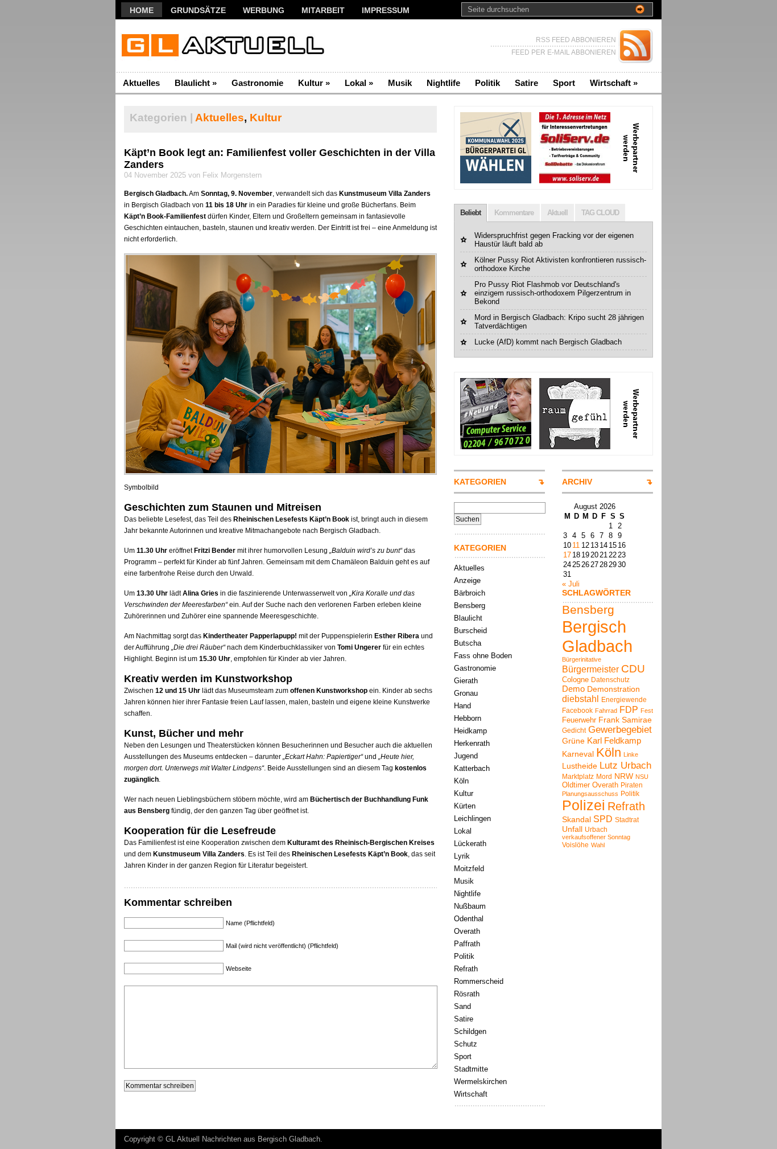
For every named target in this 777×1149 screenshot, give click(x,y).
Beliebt (470, 212)
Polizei (583, 805)
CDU (633, 669)
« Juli (571, 584)
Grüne (573, 740)
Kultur (314, 83)
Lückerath (470, 843)
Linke (630, 754)
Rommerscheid (478, 981)
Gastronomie (257, 83)
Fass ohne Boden (483, 655)
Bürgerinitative (581, 659)
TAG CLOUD (600, 212)
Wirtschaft (614, 83)
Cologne (575, 679)
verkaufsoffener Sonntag (596, 837)
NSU (641, 776)
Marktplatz (578, 777)
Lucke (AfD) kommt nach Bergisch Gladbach (548, 342)
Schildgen (470, 1031)
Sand (462, 1006)
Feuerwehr (579, 720)
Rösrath (467, 994)
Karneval (578, 753)
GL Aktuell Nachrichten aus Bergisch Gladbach (243, 1139)
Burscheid (470, 630)
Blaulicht (196, 83)
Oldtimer (576, 785)
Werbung (263, 10)
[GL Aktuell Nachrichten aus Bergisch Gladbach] (226, 45)
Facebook (577, 711)
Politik (487, 83)
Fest (646, 710)
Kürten (465, 806)
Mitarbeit (323, 10)
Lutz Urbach (625, 765)
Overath (467, 931)
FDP (628, 709)
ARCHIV (577, 481)
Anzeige (467, 580)
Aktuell (557, 212)
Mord (604, 777)
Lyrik (462, 856)
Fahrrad (606, 710)
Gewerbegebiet (620, 729)
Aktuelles (141, 83)
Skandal (576, 819)
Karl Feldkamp (614, 740)
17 (567, 555)
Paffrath (467, 943)
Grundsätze (198, 10)
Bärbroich (469, 593)
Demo (573, 688)
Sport (564, 83)
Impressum (386, 10)
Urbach (596, 830)
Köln (461, 781)
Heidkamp (470, 731)
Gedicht (574, 730)
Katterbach (472, 768)
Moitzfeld (469, 868)
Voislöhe (575, 845)
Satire (526, 83)
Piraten (632, 785)
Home (142, 10)
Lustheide (579, 765)
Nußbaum (470, 906)
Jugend (466, 756)
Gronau (466, 693)
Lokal (359, 83)
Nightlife (443, 83)
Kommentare (514, 212)
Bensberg (469, 605)
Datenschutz (610, 680)
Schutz (465, 1044)
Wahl (598, 845)
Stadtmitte (471, 1069)
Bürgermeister (590, 669)
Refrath (466, 969)
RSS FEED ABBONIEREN (576, 40)
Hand (462, 705)
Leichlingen (472, 818)
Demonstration (613, 688)
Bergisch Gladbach (597, 636)
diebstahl (580, 698)
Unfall (572, 829)
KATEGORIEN (480, 481)
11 (576, 545)
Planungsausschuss (590, 793)
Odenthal (468, 918)
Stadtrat (627, 820)
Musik (400, 83)
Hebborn (467, 718)
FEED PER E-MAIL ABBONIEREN (563, 52)
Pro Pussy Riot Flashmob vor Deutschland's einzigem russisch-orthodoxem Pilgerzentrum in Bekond (552, 293)
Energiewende (624, 700)
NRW (623, 776)
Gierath (466, 680)
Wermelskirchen (480, 1081)
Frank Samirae (625, 719)
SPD (603, 819)
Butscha (467, 643)
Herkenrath (472, 743)
